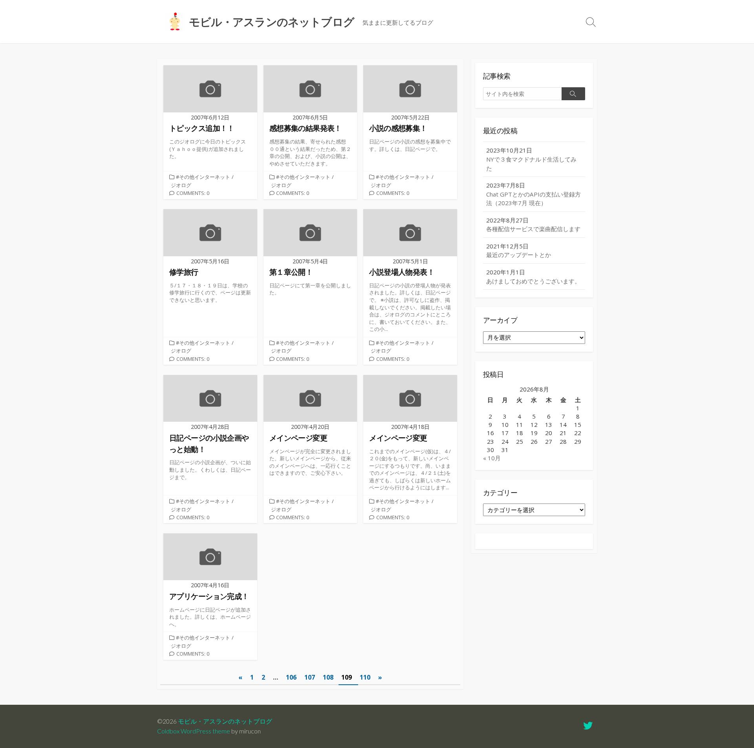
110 (365, 677)
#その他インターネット (203, 176)
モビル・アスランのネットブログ (225, 721)
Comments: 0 (192, 193)
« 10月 (492, 458)
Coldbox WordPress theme (193, 731)
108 (328, 677)
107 (309, 677)
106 (291, 677)
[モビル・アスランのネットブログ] (175, 21)
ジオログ (181, 185)
